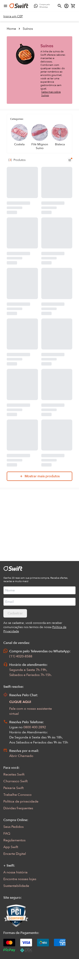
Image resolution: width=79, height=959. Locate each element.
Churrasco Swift (15, 781)
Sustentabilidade (16, 885)
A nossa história (15, 872)
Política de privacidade (20, 801)
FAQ (6, 833)
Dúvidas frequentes (18, 808)
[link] (13, 16)
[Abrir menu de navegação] (5, 6)
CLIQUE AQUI (20, 702)
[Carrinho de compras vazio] (73, 5)
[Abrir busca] (59, 5)
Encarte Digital (14, 853)
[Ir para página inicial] (19, 5)
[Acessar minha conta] (66, 5)
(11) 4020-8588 (20, 656)
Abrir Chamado (21, 756)
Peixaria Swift (13, 788)
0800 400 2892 (34, 727)
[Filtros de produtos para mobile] (69, 160)
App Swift (10, 847)
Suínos (28, 28)
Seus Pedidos (13, 826)
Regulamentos (14, 840)
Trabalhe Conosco (17, 794)
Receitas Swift (13, 774)
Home (11, 28)
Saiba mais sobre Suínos (51, 93)
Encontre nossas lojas (19, 879)
